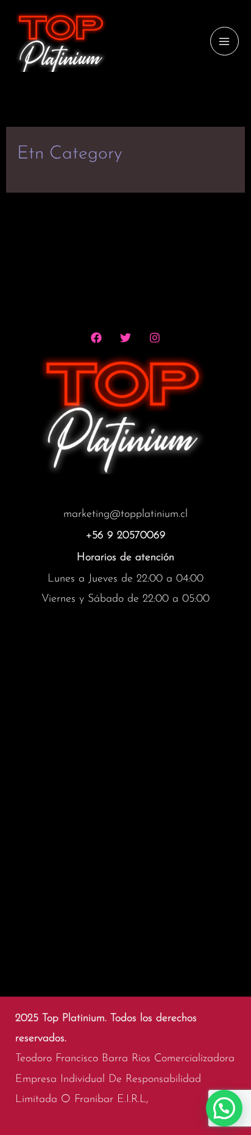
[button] (224, 1108)
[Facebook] (96, 337)
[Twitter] (125, 337)
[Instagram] (154, 337)
